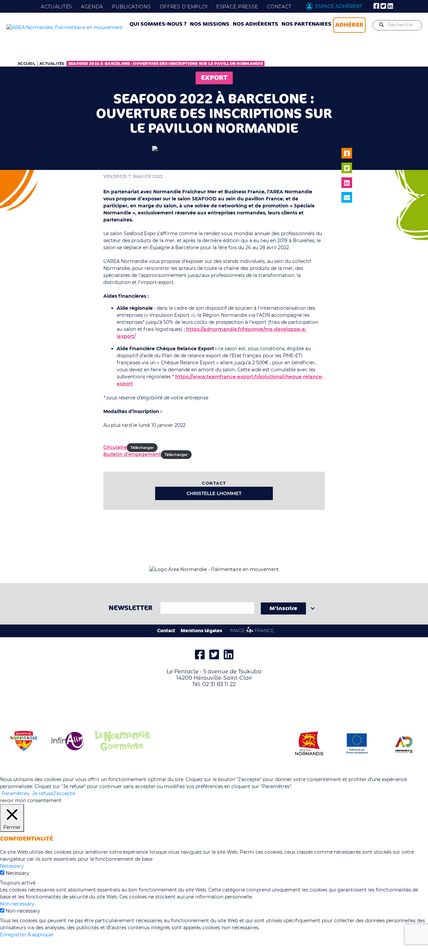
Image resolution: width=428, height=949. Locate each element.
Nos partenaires (306, 24)
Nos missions (209, 24)
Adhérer (349, 24)
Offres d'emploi (184, 7)
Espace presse (237, 7)
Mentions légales (201, 631)
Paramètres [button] (15, 793)
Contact (279, 7)
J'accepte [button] (64, 793)
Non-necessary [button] (17, 904)
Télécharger (142, 447)
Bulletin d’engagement (132, 454)
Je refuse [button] (42, 793)
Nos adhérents (255, 24)
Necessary (17, 873)
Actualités (56, 7)
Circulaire (115, 447)
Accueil (26, 63)
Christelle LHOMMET (214, 493)
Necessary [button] (12, 866)
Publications (131, 7)
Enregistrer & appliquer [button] (27, 935)
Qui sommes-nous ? (158, 24)
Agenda (92, 7)
